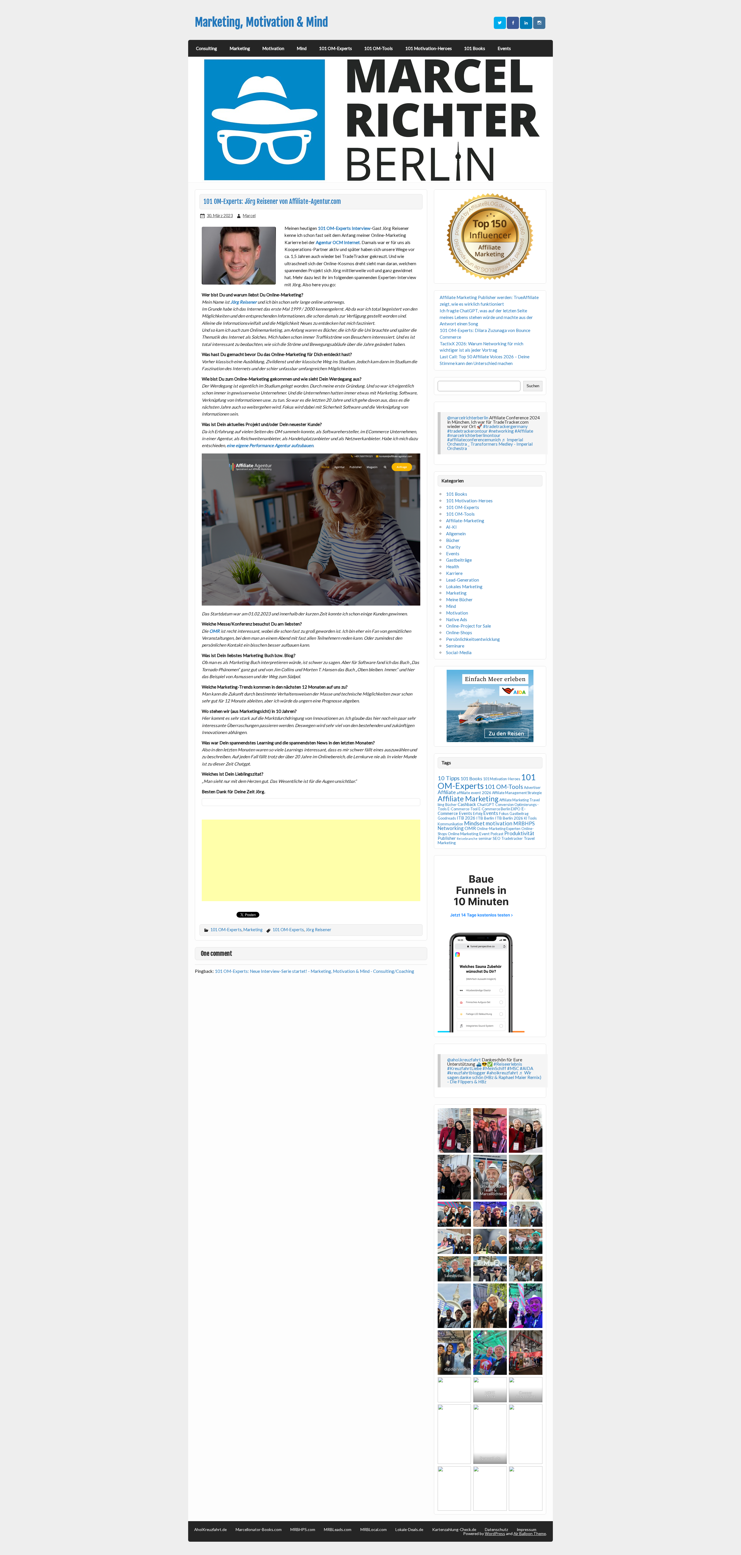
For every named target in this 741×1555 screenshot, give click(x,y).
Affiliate (447, 792)
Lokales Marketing (464, 586)
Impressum (526, 1530)
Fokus (504, 813)
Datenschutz (496, 1530)
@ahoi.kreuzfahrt (464, 1059)
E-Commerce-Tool (462, 809)
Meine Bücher (459, 599)
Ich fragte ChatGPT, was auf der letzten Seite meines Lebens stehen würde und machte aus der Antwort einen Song (486, 317)
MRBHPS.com (302, 1530)
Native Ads (456, 619)
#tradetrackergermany (505, 426)
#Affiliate (524, 431)
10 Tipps (449, 777)
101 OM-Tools (378, 48)
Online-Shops (459, 632)
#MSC (513, 1068)
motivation (499, 823)
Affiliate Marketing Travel (519, 800)
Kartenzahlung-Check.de (454, 1530)
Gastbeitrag (519, 813)
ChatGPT (485, 804)
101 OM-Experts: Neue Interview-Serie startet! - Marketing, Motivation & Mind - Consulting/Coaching (314, 971)
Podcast (497, 834)
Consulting (206, 48)
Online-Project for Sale (468, 625)
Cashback (467, 804)
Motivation (273, 48)
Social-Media (459, 652)
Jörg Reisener (318, 929)
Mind (302, 48)
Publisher (447, 838)
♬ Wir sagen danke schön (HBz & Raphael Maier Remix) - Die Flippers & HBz (494, 1077)
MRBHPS (524, 823)
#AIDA (526, 1068)
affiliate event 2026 (474, 792)
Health (452, 566)
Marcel (249, 215)
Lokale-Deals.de (409, 1530)
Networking (451, 828)
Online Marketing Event (469, 833)
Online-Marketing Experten (498, 829)
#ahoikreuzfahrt (502, 1072)
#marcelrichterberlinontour (473, 435)
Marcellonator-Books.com (259, 1530)
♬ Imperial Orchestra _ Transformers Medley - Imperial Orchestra (490, 444)
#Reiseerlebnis (508, 1064)
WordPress (495, 1533)
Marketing (240, 48)
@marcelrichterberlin (467, 417)
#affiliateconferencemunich (474, 439)
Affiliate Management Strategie (517, 793)
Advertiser (532, 787)
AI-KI (451, 527)
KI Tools (530, 818)
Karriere (454, 573)
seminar (485, 838)
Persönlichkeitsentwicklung (473, 639)
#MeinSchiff (494, 1068)
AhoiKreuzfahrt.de (210, 1530)
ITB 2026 (466, 817)
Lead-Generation (462, 579)
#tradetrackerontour (467, 431)
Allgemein (456, 533)
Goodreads (447, 818)
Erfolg (478, 813)
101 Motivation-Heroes (428, 48)
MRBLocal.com (373, 1530)
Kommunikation (450, 824)
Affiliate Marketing (468, 798)
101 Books (474, 48)
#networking (501, 431)
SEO (496, 838)
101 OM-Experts (335, 48)
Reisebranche (467, 838)
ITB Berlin (485, 818)
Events (504, 48)
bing (441, 805)
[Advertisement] (311, 860)
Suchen (533, 386)
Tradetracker (512, 838)
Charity (453, 546)
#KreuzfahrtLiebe (464, 1068)
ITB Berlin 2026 (509, 818)
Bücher (453, 540)
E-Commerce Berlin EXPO (499, 809)
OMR (470, 828)
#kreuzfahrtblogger (466, 1072)
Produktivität (519, 833)
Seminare (455, 645)
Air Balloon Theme (529, 1533)
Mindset (474, 823)
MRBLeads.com (337, 1530)
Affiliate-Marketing (465, 520)
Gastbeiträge (459, 559)
